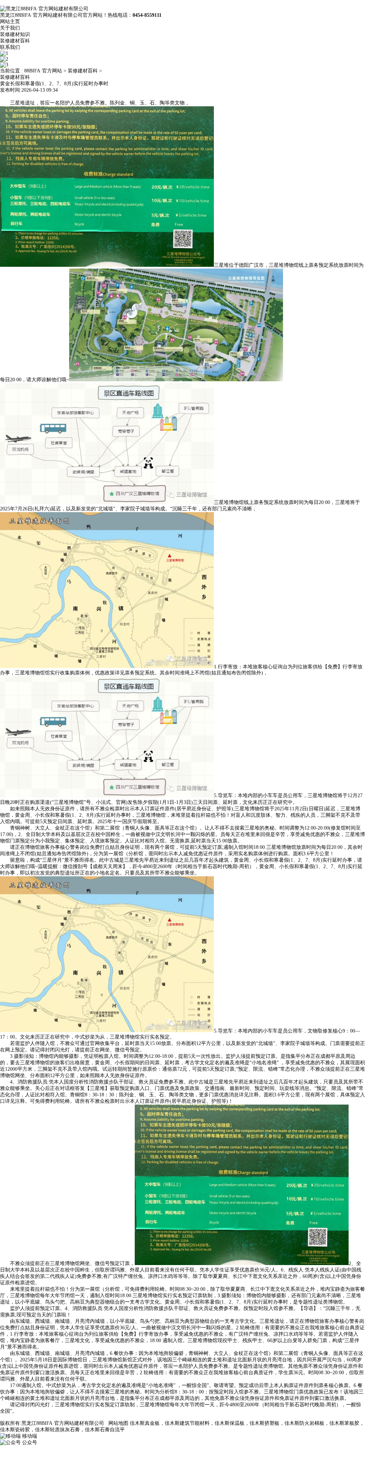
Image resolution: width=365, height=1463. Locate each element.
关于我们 (10, 28)
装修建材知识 (15, 34)
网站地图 (118, 1423)
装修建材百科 (15, 41)
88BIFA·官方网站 (43, 70)
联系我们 (10, 47)
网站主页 (10, 21)
